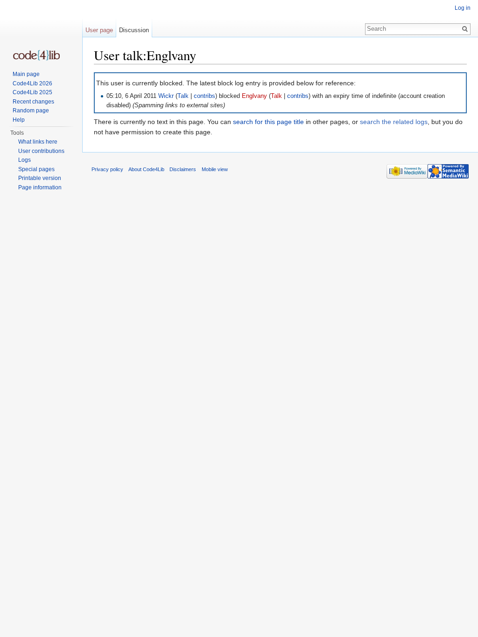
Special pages (36, 169)
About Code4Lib (146, 169)
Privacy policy (107, 169)
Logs (24, 160)
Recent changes (33, 101)
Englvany (254, 96)
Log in (463, 8)
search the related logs (394, 121)
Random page (31, 110)
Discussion (134, 30)
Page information (40, 187)
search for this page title (268, 121)
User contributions (41, 151)
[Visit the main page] (36, 55)
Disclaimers (182, 169)
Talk (183, 96)
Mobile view (215, 169)
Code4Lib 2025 (32, 92)
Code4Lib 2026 (32, 83)
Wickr (166, 96)
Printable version (39, 178)
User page (99, 30)
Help (19, 120)
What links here (37, 141)
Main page (26, 74)
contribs (204, 96)
